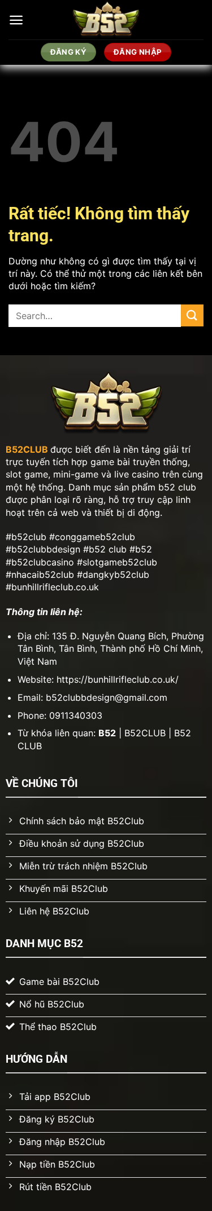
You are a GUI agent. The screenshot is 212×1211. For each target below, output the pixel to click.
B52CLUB (27, 449)
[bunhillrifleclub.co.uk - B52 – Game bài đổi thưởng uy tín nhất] (106, 19)
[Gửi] (192, 315)
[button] (16, 20)
